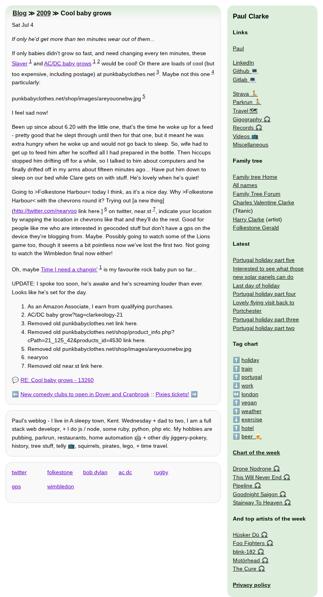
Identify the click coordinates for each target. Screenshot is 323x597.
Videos (241, 136)
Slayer (20, 63)
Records (243, 127)
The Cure (244, 568)
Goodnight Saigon (255, 494)
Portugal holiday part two (264, 328)
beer (247, 436)
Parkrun (242, 102)
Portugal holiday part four (264, 294)
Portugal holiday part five (264, 260)
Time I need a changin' (69, 269)
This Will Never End (257, 477)
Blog (20, 13)
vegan (249, 402)
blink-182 (244, 552)
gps (16, 486)
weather (251, 411)
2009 (44, 13)
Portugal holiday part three (266, 319)
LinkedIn (243, 62)
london (249, 394)
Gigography (247, 119)
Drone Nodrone (252, 468)
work (247, 385)
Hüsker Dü (246, 535)
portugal (251, 377)
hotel (247, 428)
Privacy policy (252, 585)
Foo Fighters (249, 543)
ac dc (125, 472)
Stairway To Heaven (257, 502)
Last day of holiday (256, 285)
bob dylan (95, 472)
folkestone (60, 472)
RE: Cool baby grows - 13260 (57, 380)
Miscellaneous (250, 144)
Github (241, 71)
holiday (250, 360)
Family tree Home (255, 177)
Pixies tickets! (172, 394)
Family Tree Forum (256, 194)
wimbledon (60, 486)
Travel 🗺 (245, 111)
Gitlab (240, 79)
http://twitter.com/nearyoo (45, 211)
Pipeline (242, 485)
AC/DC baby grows (67, 63)
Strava (241, 94)
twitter (19, 472)
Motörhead (246, 560)
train (246, 368)
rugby (161, 472)
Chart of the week (256, 452)
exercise (251, 419)
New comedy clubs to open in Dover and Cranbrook (84, 394)
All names (245, 185)
